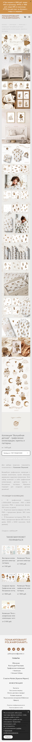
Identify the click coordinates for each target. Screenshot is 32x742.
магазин (4, 24)
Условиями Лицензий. (20, 467)
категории (12, 24)
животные (22, 24)
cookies (18, 728)
